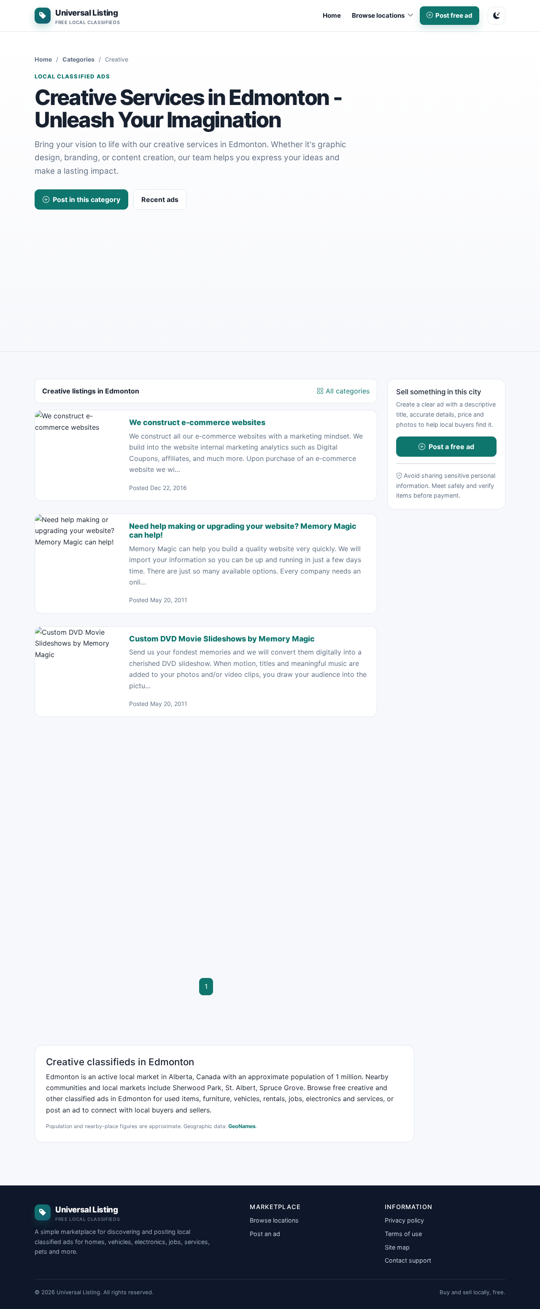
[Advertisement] (270, 273)
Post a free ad (451, 446)
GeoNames (242, 1126)
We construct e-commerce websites (197, 422)
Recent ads (159, 199)
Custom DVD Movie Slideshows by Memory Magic (222, 638)
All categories (347, 391)
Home (332, 15)
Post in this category (86, 199)
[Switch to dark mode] (496, 15)
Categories (78, 59)
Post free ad (453, 15)
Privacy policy (404, 1220)
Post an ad (265, 1233)
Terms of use (403, 1233)
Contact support (408, 1260)
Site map (397, 1247)
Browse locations (274, 1220)
